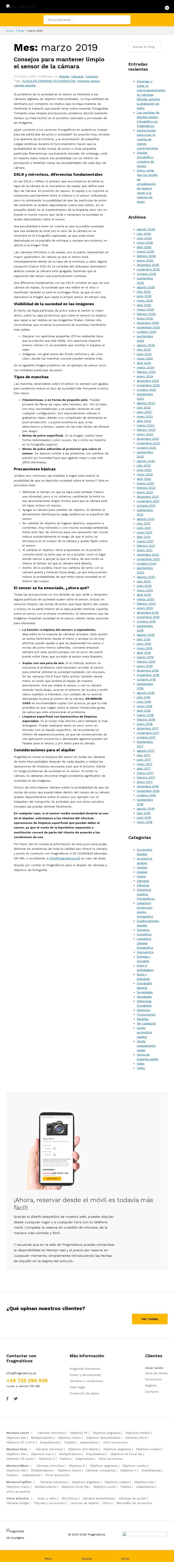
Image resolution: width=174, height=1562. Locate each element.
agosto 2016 (145, 808)
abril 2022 (144, 478)
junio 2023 (144, 412)
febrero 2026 (146, 256)
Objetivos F (128, 1470)
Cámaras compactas (100, 1470)
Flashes (69, 1442)
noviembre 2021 (148, 501)
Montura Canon (17, 1432)
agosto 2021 (145, 519)
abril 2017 (144, 768)
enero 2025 (145, 318)
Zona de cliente (156, 1373)
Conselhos (144, 934)
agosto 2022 (146, 461)
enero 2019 (145, 666)
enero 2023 (145, 434)
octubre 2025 (146, 273)
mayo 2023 (145, 416)
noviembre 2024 (148, 327)
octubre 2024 (146, 331)
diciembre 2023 (148, 380)
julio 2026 (144, 233)
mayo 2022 (145, 474)
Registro (151, 1385)
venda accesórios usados (144, 1032)
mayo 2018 (144, 706)
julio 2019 (143, 639)
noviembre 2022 (148, 443)
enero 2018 (145, 724)
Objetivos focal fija (74, 1486)
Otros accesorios (115, 1442)
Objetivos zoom (104, 1486)
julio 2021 (143, 523)
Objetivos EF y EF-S (20, 1442)
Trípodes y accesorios (49, 1503)
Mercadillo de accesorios (134, 1503)
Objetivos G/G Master (83, 1449)
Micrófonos (70, 1498)
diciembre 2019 (148, 612)
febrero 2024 (146, 372)
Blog (21, 30)
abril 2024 (144, 363)
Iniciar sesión (154, 1368)
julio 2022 (144, 465)
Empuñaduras (49, 1442)
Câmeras (143, 885)
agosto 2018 (145, 692)
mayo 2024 (145, 358)
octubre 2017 (146, 737)
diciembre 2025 (148, 265)
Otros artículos (17, 1498)
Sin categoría (146, 1023)
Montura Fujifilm (18, 1482)
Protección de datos (84, 1393)
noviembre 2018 (148, 675)
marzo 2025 (145, 309)
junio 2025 (144, 296)
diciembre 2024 (148, 322)
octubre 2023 (146, 389)
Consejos (92, 76)
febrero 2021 (146, 545)
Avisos (141, 876)
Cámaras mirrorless (51, 1432)
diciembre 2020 (148, 554)
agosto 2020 (146, 577)
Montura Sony (16, 1449)
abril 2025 (144, 305)
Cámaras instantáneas (98, 1498)
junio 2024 (144, 354)
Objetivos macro (69, 1437)
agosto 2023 (146, 403)
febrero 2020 (146, 603)
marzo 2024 (145, 367)
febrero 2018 (146, 719)
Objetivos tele (16, 1437)
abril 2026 (144, 247)
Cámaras (77, 76)
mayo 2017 (144, 764)
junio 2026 (144, 238)
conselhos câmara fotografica (145, 943)
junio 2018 (144, 701)
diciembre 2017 (148, 728)
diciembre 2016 (148, 786)
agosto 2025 (146, 287)
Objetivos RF (79, 1432)
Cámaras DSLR (135, 1437)
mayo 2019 (144, 648)
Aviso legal (77, 1387)
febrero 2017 (146, 777)
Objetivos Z (77, 1465)
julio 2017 (143, 755)
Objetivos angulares (107, 1432)
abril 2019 (144, 652)
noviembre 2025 (148, 269)
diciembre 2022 (148, 438)
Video (141, 1068)
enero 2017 (145, 782)
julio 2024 (144, 349)
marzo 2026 (145, 251)
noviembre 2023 (148, 385)
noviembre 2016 (148, 790)
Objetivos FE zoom (20, 1458)
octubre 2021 (146, 505)
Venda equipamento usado (146, 1045)
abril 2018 (144, 710)
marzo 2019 (145, 657)
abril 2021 (143, 536)
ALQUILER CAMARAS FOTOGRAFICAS (49, 81)
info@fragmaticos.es (64, 858)
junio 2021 (144, 528)
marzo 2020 (145, 599)
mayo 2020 (145, 590)
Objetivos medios (137, 1432)
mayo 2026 (145, 242)
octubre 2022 (146, 447)
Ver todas (150, 1319)
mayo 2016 (144, 822)
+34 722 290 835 (27, 1381)
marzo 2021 (145, 541)
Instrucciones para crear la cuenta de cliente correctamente (147, 139)
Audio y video (47, 1498)
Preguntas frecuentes (85, 1368)
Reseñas (143, 1019)
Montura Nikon (17, 1465)
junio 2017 (144, 759)
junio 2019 (144, 643)
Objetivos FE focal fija (126, 1454)
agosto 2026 (146, 229)
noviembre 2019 (148, 617)
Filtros (107, 1503)
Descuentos (145, 952)
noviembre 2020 (148, 559)
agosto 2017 (145, 750)
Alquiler (64, 76)
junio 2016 (144, 817)
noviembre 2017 (148, 733)
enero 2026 (145, 260)
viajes (141, 1063)
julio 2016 (143, 813)
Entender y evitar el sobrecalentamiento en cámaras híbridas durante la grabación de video (151, 95)
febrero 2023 (146, 429)
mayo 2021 (144, 532)
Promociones (146, 1014)
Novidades (144, 996)
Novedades (145, 992)
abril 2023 (144, 421)
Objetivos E (47, 1458)
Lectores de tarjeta (84, 1503)
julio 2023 (144, 407)
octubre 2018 (146, 679)
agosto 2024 (146, 345)
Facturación (153, 1379)
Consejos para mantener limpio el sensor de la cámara (59, 63)
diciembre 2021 (147, 496)
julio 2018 (143, 697)
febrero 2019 (146, 661)
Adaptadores (89, 1442)
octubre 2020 (146, 563)
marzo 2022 (145, 483)
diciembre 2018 (148, 670)
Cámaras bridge (17, 1503)
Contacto (152, 1391)
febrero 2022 (146, 487)
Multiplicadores (42, 1437)
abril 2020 (144, 594)
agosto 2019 (145, 634)
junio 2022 (144, 470)
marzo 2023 (145, 425)
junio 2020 (144, 585)
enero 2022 (145, 492)
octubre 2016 (146, 795)
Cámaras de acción (132, 1498)
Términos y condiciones (86, 1381)
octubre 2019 (146, 621)
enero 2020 (145, 608)
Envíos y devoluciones (85, 1375)
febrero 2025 (146, 314)
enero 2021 (144, 550)
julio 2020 (144, 581)
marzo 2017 (145, 773)
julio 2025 (144, 291)
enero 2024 (145, 376)
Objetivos (143, 1010)
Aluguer (142, 872)
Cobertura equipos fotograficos (146, 894)
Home (10, 30)
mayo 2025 (145, 300)
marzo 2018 (145, 715)
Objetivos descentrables (103, 1437)
